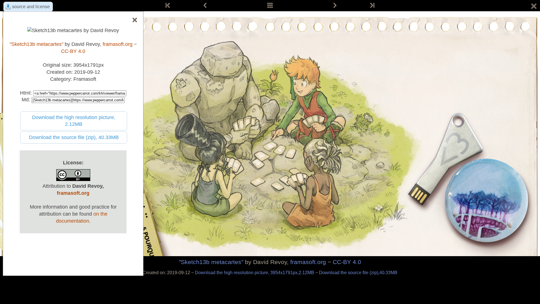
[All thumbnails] (270, 5)
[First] (168, 5)
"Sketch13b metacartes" (211, 262)
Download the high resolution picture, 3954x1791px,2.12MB (255, 272)
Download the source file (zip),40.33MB (358, 272)
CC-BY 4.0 (347, 262)
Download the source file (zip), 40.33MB (74, 137)
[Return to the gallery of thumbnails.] (533, 7)
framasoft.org (308, 262)
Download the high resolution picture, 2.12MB (73, 121)
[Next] (335, 5)
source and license (31, 6)
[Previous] (205, 5)
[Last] (372, 5)
